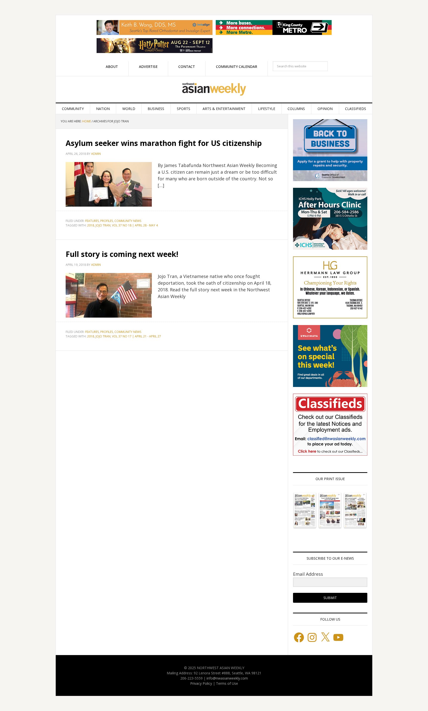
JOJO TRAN (103, 225)
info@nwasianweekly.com (227, 678)
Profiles (106, 221)
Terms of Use (227, 683)
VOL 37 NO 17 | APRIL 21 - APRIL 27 (136, 336)
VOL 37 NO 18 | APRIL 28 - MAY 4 (135, 225)
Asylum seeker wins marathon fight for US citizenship (164, 143)
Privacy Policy (201, 683)
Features (92, 221)
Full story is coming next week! (122, 254)
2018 (90, 225)
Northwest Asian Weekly (214, 89)
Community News (127, 221)
